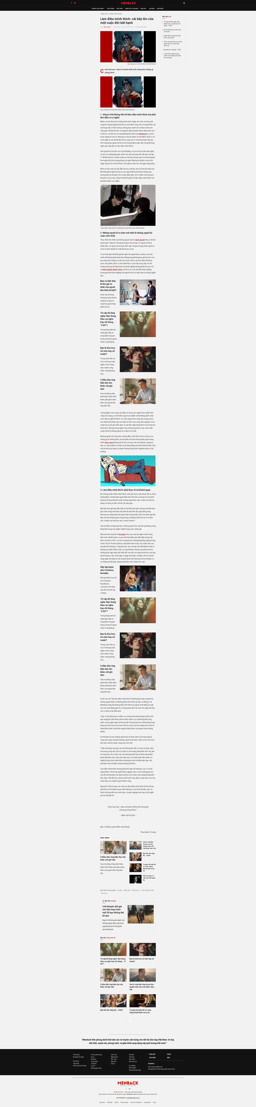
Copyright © (147, 1102)
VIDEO (169, 1054)
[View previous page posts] (126, 1020)
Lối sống (119, 890)
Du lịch (93, 1066)
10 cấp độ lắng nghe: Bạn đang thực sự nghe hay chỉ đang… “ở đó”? (108, 319)
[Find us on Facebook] (71, 3)
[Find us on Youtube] (75, 3)
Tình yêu (131, 1057)
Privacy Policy (124, 1102)
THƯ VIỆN (152, 1057)
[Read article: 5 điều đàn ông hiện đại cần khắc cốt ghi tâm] (138, 391)
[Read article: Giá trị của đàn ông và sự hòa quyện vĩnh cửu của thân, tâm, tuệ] (136, 845)
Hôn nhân (132, 1059)
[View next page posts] (129, 1020)
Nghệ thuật (114, 1057)
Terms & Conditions (136, 1102)
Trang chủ (104, 14)
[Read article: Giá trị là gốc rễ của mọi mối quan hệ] (136, 879)
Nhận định (127, 890)
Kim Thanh (107, 27)
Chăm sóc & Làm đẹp (131, 8)
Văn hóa (143, 8)
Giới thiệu (109, 1102)
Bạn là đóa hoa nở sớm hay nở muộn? (107, 351)
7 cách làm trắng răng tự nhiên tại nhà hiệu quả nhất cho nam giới (172, 55)
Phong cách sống (98, 8)
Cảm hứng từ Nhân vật (155, 1067)
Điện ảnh (113, 1061)
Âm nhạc (114, 1059)
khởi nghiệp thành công (112, 269)
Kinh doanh (132, 1068)
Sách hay (114, 1054)
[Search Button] (184, 3)
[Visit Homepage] (129, 3)
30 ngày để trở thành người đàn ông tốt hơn (161, 1069)
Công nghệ (94, 1061)
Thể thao (94, 1063)
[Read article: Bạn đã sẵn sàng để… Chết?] (136, 856)
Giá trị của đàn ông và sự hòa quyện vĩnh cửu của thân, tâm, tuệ (142, 986)
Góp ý (154, 1102)
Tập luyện (76, 1063)
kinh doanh (140, 240)
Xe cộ (92, 1057)
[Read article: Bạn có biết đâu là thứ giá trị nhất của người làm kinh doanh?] (138, 292)
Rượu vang (109, 442)
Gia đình (152, 8)
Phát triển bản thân (148, 890)
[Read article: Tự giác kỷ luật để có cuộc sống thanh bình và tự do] (136, 867)
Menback (121, 1092)
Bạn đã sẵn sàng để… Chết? (111, 1010)
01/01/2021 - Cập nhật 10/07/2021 (124, 27)
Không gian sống (96, 1068)
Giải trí (113, 1063)
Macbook (143, 134)
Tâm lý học (104, 893)
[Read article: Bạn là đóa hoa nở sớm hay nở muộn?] (138, 359)
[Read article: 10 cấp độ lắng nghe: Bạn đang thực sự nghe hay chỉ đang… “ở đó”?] (138, 324)
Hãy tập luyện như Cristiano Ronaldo (107, 570)
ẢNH (168, 1057)
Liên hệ (116, 1102)
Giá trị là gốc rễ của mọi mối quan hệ (149, 878)
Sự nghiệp (160, 8)
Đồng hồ (93, 1059)
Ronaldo (122, 534)
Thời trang (110, 8)
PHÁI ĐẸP (152, 1054)
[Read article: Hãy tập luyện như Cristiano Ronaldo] (138, 578)
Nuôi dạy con (136, 890)
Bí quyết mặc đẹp (78, 1057)
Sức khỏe (119, 8)
